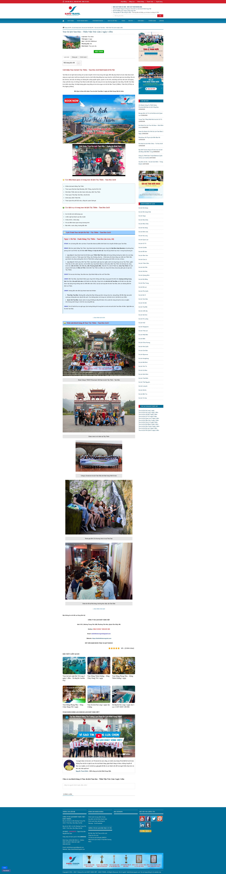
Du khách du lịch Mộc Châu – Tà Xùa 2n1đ (151, 143)
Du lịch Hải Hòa (143, 271)
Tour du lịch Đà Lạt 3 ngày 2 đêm (148, 428)
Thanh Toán (150, 1)
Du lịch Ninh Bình (143, 374)
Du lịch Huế (142, 322)
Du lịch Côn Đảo (143, 350)
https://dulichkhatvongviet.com (101, 638)
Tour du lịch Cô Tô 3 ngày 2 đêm (148, 416)
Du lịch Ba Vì (142, 295)
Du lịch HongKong (144, 358)
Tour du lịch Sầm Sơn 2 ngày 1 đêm (149, 420)
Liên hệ (161, 20)
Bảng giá (74, 57)
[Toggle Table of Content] (78, 63)
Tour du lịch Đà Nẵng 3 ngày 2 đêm (148, 424)
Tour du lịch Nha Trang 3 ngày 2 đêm (149, 426)
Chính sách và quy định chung (96, 817)
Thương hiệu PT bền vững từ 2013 (122, 12)
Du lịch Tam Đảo (143, 299)
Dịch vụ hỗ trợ (112, 20)
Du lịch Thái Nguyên (144, 382)
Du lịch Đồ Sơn (143, 251)
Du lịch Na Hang (143, 227)
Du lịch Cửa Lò (143, 259)
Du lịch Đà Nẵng (143, 279)
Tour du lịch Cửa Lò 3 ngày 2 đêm (148, 422)
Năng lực (132, 1)
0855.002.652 (66, 844)
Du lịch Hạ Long (143, 235)
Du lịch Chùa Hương (144, 342)
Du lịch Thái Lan (143, 330)
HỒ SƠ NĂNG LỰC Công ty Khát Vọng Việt (124, 10)
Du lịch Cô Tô (142, 243)
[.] (63, 20)
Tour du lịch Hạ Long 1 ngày (146, 410)
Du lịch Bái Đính (143, 362)
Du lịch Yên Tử (143, 366)
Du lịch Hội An (142, 390)
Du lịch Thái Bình (143, 378)
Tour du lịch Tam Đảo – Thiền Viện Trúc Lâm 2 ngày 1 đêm (109, 27)
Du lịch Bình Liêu (143, 231)
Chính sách (83, 57)
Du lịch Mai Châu (143, 220)
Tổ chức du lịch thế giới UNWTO (97, 837)
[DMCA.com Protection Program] (145, 831)
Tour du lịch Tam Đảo (87, 27)
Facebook (6, 870)
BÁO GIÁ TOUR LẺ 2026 (119, 7)
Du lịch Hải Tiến (143, 267)
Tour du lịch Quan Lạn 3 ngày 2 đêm (149, 418)
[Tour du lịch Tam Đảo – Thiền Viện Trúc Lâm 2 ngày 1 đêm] (71, 42)
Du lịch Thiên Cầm (144, 263)
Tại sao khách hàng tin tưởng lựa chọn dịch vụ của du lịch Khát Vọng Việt (132, 8)
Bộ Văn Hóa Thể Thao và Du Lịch (97, 833)
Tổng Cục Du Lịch (93, 835)
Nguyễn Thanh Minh (82, 771)
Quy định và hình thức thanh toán (97, 819)
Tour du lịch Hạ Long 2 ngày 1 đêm (148, 412)
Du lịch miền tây (143, 311)
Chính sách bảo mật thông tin (96, 821)
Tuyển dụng (159, 1)
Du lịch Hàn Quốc (143, 346)
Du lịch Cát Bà (143, 247)
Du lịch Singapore (143, 326)
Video (123, 20)
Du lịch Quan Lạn (143, 239)
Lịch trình (66, 57)
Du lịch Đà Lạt (142, 287)
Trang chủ (67, 27)
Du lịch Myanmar (143, 354)
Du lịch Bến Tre (143, 394)
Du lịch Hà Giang (143, 208)
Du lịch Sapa (142, 216)
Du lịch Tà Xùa (143, 398)
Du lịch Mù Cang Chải (145, 212)
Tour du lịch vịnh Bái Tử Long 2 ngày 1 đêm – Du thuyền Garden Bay (74, 678)
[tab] (67, 57)
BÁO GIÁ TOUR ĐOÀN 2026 (134, 7)
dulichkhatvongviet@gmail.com (75, 847)
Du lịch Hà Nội (143, 303)
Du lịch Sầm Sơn (143, 255)
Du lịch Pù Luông (143, 319)
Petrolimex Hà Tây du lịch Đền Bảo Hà (149, 137)
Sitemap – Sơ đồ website (95, 823)
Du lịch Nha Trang (144, 283)
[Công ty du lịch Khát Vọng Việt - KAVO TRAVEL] (71, 11)
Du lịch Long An (143, 386)
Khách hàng (140, 1)
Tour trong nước (82, 20)
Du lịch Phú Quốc (143, 291)
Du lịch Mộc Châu (143, 223)
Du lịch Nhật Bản (143, 334)
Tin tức (130, 20)
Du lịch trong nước (76, 27)
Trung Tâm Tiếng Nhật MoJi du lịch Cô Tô (150, 119)
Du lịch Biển (142, 338)
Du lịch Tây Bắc (143, 307)
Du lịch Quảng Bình (144, 275)
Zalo (4, 867)
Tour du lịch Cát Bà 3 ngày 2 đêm (148, 414)
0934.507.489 (75, 842)
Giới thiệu (70, 20)
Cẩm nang (141, 20)
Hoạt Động (124, 1)
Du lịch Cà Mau (143, 370)
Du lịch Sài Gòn (143, 315)
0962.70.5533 (66, 842)
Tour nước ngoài (98, 20)
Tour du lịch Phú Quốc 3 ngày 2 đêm (149, 430)
